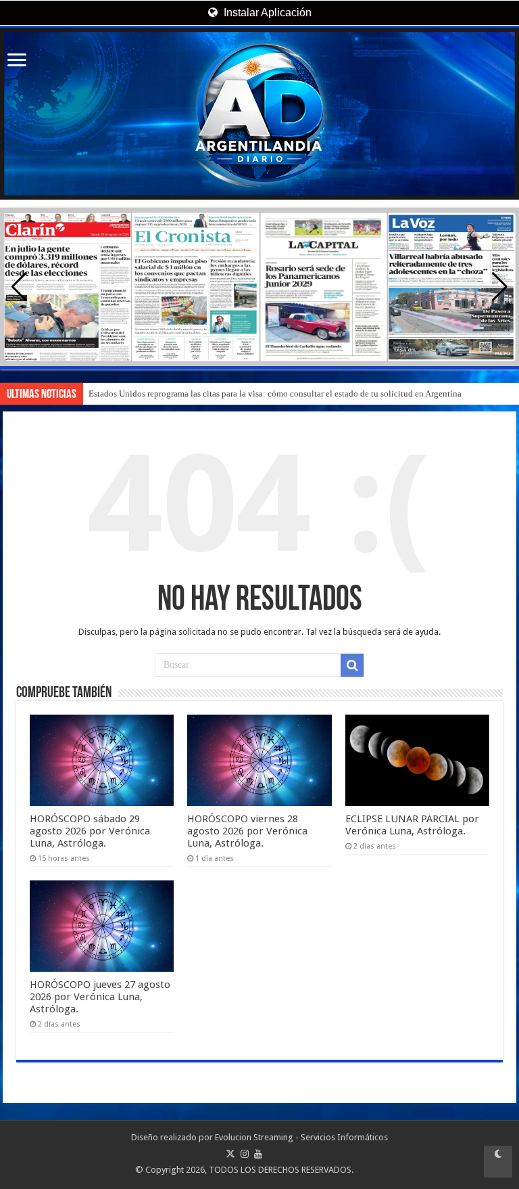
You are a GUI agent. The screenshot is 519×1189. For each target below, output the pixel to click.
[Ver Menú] (16, 61)
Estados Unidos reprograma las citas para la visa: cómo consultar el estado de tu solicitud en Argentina (275, 393)
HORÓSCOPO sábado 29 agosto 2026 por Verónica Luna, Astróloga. (90, 831)
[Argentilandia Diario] (259, 114)
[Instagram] (244, 1154)
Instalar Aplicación (266, 12)
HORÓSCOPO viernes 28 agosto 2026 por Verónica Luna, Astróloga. (247, 831)
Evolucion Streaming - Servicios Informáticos (301, 1137)
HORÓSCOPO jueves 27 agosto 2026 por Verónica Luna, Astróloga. (100, 997)
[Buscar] (352, 665)
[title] (498, 1161)
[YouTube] (258, 1154)
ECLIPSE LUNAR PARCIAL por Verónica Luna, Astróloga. (412, 825)
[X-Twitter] (230, 1154)
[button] (500, 287)
